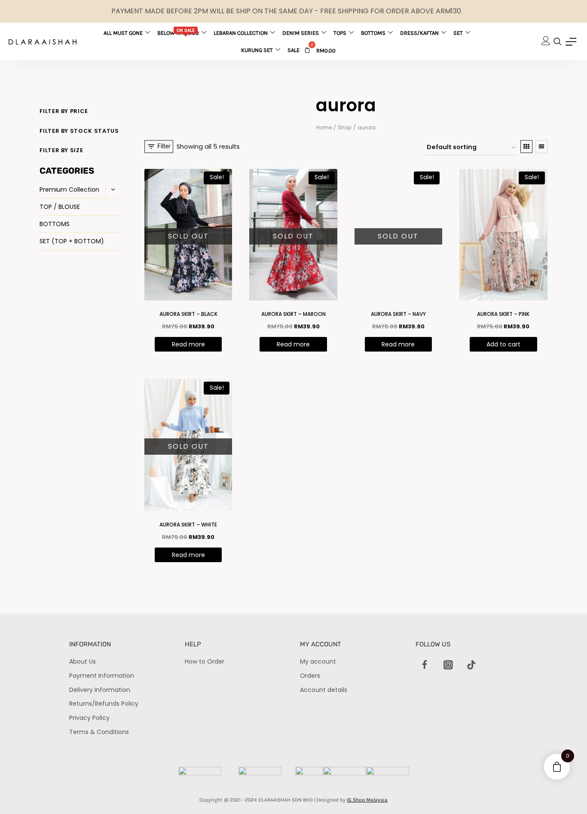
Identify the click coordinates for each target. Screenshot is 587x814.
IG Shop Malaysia (367, 800)
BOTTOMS (55, 224)
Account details (323, 689)
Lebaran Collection (241, 33)
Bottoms (373, 33)
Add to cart (503, 344)
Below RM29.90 (178, 32)
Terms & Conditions (99, 732)
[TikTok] (471, 664)
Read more (188, 344)
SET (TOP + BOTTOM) (72, 241)
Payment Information (101, 675)
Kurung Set (257, 50)
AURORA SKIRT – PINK (503, 314)
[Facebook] (425, 664)
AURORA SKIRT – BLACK (188, 314)
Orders (310, 675)
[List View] (541, 146)
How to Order (204, 661)
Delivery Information (99, 689)
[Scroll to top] (565, 792)
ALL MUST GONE (123, 33)
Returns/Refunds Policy (103, 703)
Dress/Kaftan (419, 33)
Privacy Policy (89, 717)
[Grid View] (526, 146)
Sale (293, 50)
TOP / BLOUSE (60, 206)
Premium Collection (69, 189)
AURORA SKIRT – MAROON (293, 314)
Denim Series (300, 33)
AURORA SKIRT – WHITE (188, 524)
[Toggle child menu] (112, 190)
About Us (82, 661)
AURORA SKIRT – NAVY (398, 314)
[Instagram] (448, 664)
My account (318, 661)
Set (458, 33)
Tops (339, 33)
